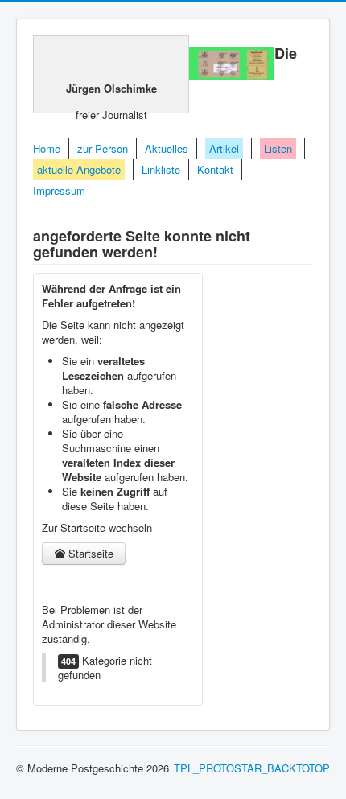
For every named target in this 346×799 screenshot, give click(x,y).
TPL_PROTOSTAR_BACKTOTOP (252, 768)
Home (46, 148)
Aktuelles (166, 148)
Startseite (89, 553)
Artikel (224, 148)
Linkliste (161, 169)
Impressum (59, 190)
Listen (278, 148)
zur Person (102, 148)
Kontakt (215, 169)
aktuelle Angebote (79, 169)
